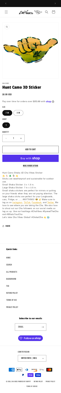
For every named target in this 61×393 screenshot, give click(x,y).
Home (8, 257)
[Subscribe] (42, 327)
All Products (11, 272)
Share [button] (7, 226)
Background (11, 279)
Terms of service (32, 386)
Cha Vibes (14, 382)
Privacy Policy (12, 307)
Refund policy (12, 293)
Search (9, 264)
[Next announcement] (55, 3)
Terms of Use (11, 300)
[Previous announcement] (5, 3)
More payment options (30, 166)
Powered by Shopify (24, 382)
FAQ (7, 286)
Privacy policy (50, 382)
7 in (7, 112)
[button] (6, 12)
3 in (18, 112)
